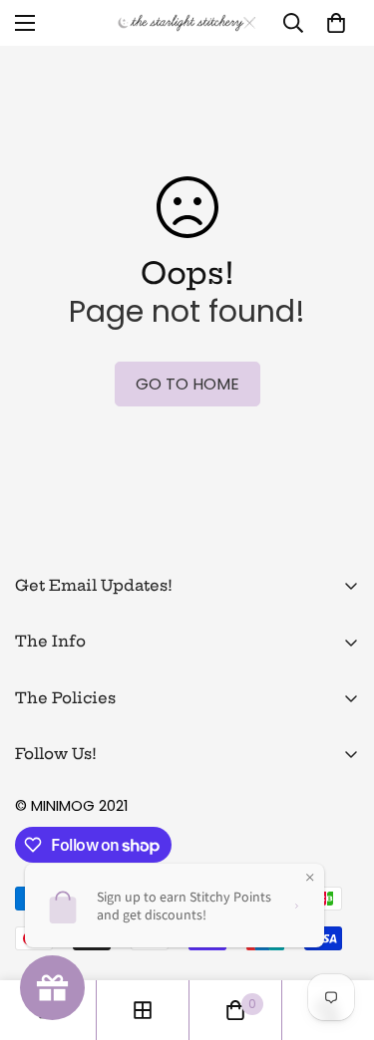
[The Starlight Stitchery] (187, 23)
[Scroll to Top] (338, 934)
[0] (336, 23)
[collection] (143, 1010)
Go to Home (187, 384)
